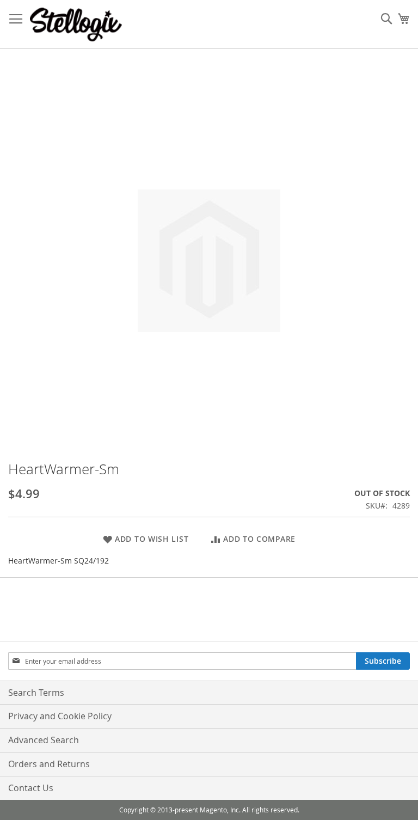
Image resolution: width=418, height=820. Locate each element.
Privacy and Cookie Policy (60, 716)
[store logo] (76, 24)
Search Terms (36, 693)
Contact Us (30, 788)
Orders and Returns (49, 764)
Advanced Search (43, 740)
